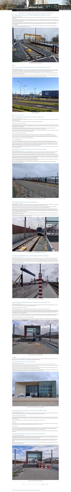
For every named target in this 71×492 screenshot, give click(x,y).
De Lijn (17, 10)
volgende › (42, 484)
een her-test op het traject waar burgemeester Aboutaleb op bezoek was (26, 442)
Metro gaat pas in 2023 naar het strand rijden (23, 361)
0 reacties (20, 16)
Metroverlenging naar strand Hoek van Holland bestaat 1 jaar (28, 117)
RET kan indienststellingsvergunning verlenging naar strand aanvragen (30, 256)
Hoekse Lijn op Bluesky (34, 10)
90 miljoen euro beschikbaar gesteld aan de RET (35, 146)
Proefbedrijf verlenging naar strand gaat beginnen (25, 202)
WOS (14, 65)
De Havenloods (14, 141)
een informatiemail (26, 413)
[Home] (35, 7)
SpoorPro (56, 304)
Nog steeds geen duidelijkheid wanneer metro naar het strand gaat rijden (31, 302)
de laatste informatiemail (16, 358)
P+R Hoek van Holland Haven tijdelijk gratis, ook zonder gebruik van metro (31, 67)
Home (14, 10)
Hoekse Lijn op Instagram (41, 10)
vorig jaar (57, 22)
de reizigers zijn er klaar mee (20, 262)
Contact (28, 10)
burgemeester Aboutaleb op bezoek (38, 424)
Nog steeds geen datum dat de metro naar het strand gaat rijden (29, 433)
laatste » (47, 484)
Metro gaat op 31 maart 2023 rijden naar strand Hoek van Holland (29, 149)
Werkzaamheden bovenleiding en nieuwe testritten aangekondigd (29, 410)
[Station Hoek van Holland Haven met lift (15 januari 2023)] (35, 281)
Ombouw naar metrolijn (23, 10)
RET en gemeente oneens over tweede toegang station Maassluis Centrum (31, 15)
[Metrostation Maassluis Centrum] (35, 45)
